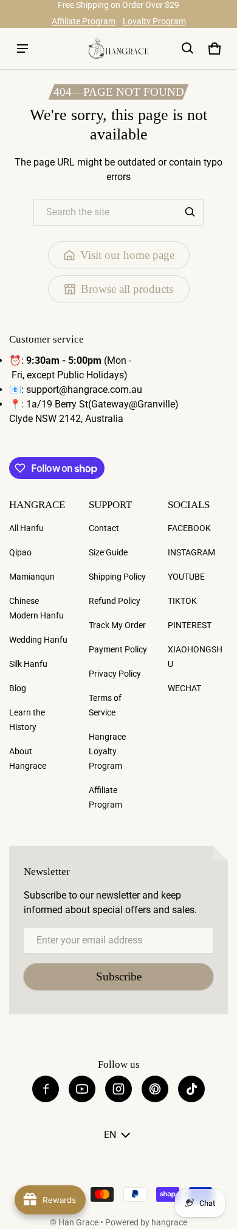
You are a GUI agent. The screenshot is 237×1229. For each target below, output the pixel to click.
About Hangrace (27, 758)
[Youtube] (82, 1089)
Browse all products (127, 289)
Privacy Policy (115, 673)
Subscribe (119, 976)
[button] (187, 48)
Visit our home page (127, 255)
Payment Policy (118, 649)
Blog (17, 688)
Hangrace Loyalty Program (107, 751)
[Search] (190, 212)
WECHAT (184, 688)
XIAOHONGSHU (195, 657)
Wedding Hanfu (38, 640)
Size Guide (108, 552)
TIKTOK (182, 601)
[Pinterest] (155, 1089)
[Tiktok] (191, 1089)
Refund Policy (114, 601)
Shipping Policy (117, 576)
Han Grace (78, 1222)
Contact (104, 528)
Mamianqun (32, 576)
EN (110, 1134)
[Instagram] (118, 1089)
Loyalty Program (154, 21)
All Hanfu (26, 528)
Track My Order (117, 625)
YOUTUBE (186, 576)
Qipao (20, 552)
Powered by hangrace (146, 1222)
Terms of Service (105, 705)
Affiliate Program (83, 21)
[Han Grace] (118, 48)
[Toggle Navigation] (22, 48)
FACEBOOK (189, 528)
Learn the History (27, 720)
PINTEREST (189, 625)
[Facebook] (45, 1089)
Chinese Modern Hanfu (36, 608)
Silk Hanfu (28, 664)
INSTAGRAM (191, 552)
